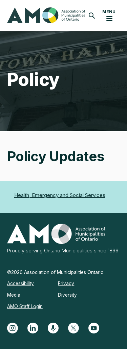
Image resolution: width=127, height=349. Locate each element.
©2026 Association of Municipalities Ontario (55, 272)
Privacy (66, 283)
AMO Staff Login (25, 306)
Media (13, 295)
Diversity (67, 295)
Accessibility (20, 283)
